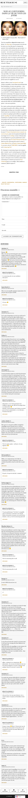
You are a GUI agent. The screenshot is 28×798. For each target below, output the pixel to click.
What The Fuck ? (5, 184)
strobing (12, 136)
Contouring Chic (7, 147)
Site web (4, 230)
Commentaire (5, 201)
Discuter (14, 791)
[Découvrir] (5, 789)
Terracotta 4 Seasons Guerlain (18, 139)
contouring (18, 182)
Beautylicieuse (7, 272)
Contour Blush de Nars (6, 143)
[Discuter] (13, 789)
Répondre (4, 268)
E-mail (3, 224)
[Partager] (22, 789)
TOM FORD (14, 145)
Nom (3, 219)
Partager (22, 791)
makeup (24, 182)
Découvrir (5, 791)
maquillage (6, 116)
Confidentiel (10, 182)
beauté (4, 182)
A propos (9, 796)
